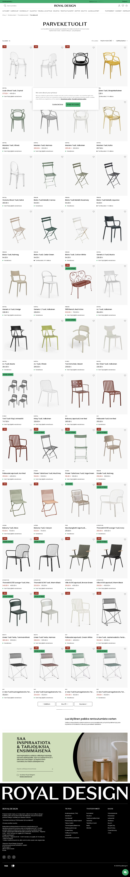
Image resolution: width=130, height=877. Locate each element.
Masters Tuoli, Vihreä (10, 145)
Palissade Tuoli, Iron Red (106, 419)
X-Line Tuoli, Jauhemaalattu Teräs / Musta (111, 637)
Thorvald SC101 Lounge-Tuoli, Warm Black (16, 583)
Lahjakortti (68, 835)
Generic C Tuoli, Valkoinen (44, 309)
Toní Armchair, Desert (74, 364)
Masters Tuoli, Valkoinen (75, 145)
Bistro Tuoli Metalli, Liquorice (108, 200)
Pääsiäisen (111, 815)
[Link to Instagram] (13, 857)
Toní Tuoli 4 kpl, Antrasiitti (12, 419)
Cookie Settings (57, 104)
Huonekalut (89, 813)
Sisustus (89, 815)
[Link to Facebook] (9, 857)
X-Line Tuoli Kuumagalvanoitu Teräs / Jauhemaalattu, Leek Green (79, 692)
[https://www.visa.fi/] (6, 865)
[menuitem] (6, 11)
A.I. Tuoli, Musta (8, 364)
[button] (125, 1)
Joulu (109, 832)
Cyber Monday (112, 830)
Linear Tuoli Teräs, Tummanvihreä (16, 637)
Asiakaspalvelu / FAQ (71, 813)
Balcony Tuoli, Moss (10, 528)
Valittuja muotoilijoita (71, 832)
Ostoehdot (68, 815)
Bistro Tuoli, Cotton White (75, 255)
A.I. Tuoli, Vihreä (40, 364)
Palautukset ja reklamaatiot (73, 820)
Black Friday (111, 828)
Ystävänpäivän (112, 813)
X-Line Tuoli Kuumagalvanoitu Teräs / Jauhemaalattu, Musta (17, 692)
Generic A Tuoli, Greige (11, 309)
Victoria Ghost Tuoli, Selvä (13, 200)
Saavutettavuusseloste (72, 837)
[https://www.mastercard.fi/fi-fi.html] (13, 865)
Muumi (110, 823)
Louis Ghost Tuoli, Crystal (12, 91)
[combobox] (125, 1)
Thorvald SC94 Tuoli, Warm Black (47, 583)
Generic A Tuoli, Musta (105, 255)
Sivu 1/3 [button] (63, 704)
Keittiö (88, 825)
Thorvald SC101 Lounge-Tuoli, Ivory (110, 528)
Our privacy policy (66, 99)
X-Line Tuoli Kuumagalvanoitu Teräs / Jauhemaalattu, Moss (111, 692)
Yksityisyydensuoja (71, 828)
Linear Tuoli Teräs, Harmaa (44, 637)
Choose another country (9, 823)
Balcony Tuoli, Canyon (43, 528)
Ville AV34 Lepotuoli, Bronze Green (79, 583)
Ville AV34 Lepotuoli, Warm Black (110, 583)
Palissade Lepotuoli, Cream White (78, 637)
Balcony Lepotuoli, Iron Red (76, 419)
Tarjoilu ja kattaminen (93, 818)
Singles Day (111, 825)
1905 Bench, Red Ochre (74, 309)
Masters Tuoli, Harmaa (43, 145)
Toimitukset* (69, 818)
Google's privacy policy (79, 99)
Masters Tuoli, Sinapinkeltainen (109, 91)
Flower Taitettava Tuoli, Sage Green (79, 473)
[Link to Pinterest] (4, 857)
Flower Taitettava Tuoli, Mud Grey (47, 473)
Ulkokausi (111, 820)
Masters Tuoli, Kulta (104, 145)
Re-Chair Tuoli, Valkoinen (107, 364)
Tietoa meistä (69, 823)
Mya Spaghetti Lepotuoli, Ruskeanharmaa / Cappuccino (77, 528)
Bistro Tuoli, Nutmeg (10, 255)
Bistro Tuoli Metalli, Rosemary (77, 200)
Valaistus (89, 820)
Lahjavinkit (111, 818)
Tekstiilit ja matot (91, 823)
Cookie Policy (69, 830)
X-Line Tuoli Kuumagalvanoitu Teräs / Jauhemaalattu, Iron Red (48, 692)
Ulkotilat (88, 828)
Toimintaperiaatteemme (72, 825)
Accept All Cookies (73, 104)
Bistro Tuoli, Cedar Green (44, 255)
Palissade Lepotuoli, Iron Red (13, 473)
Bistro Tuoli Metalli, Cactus (44, 200)
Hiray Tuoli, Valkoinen (42, 419)
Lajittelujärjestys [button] (121, 41)
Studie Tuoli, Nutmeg (105, 473)
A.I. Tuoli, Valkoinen (104, 309)
